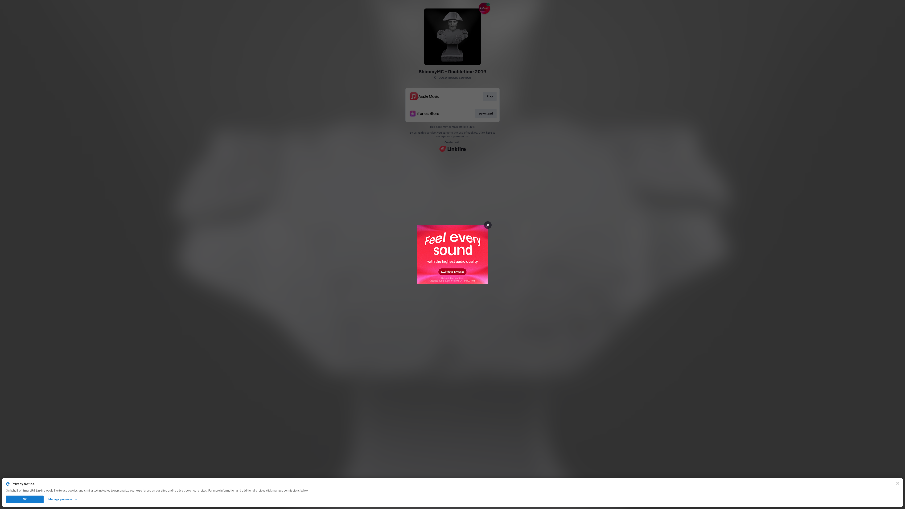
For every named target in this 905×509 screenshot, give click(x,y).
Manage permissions (62, 499)
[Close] (897, 483)
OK (25, 499)
